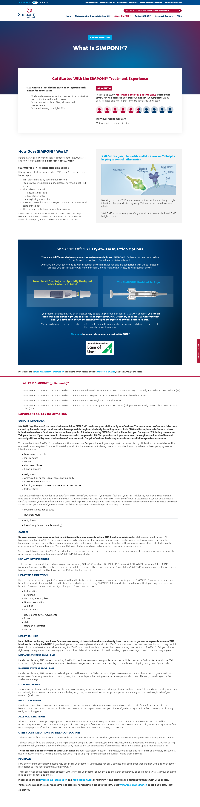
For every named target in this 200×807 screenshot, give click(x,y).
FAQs (179, 16)
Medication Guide (91, 3)
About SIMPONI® (122, 16)
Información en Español (173, 3)
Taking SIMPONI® (143, 16)
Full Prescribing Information (127, 3)
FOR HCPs (44, 2)
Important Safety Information (151, 3)
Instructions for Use (107, 3)
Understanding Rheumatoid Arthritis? (92, 16)
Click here (76, 334)
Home (68, 16)
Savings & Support (164, 16)
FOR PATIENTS (24, 2)
